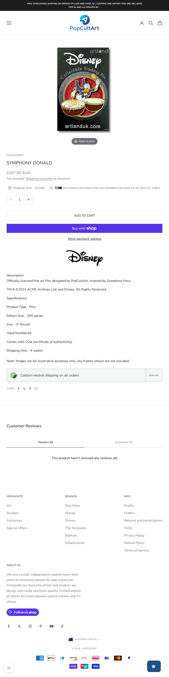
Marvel (70, 513)
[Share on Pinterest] (30, 388)
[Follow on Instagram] (30, 626)
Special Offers (17, 528)
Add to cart (84, 216)
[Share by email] (36, 388)
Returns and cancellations (143, 520)
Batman (71, 535)
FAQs (128, 528)
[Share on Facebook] (18, 388)
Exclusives (14, 520)
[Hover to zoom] (84, 90)
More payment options (84, 239)
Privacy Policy (134, 535)
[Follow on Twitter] (19, 626)
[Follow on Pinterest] (41, 626)
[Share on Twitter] (24, 388)
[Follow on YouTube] (51, 626)
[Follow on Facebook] (9, 626)
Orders (129, 513)
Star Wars (72, 505)
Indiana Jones (75, 543)
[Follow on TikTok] (62, 626)
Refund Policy (134, 543)
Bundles (13, 513)
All (9, 505)
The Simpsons (75, 528)
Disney (70, 520)
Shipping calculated (39, 179)
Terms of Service (136, 550)
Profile (129, 505)
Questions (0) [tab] (123, 442)
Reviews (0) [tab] (45, 442)
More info (154, 375)
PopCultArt (15, 155)
